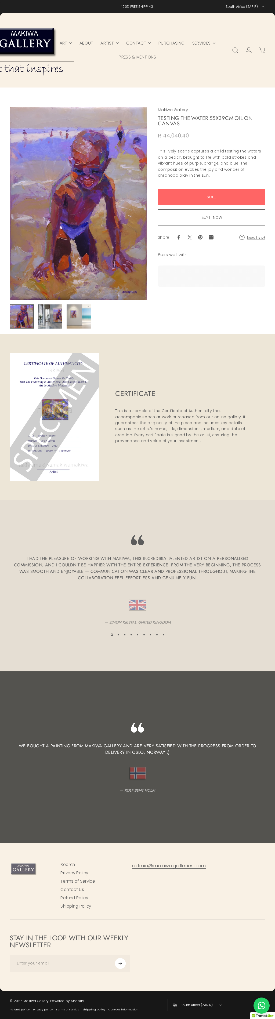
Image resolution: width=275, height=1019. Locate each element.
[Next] (134, 203)
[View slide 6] (144, 634)
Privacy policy (43, 1009)
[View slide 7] (150, 634)
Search (67, 864)
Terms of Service (77, 881)
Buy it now (211, 217)
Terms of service (67, 1009)
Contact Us (72, 889)
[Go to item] (22, 316)
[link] (169, 866)
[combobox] (245, 6)
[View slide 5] (137, 634)
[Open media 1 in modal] (78, 203)
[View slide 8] (157, 634)
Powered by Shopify (67, 1001)
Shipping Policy (75, 906)
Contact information (123, 1009)
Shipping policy (94, 1009)
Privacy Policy (74, 872)
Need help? (256, 237)
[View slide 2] (118, 634)
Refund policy (20, 1009)
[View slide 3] (124, 634)
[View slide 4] (131, 634)
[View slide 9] (163, 634)
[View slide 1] (111, 634)
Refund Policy (74, 897)
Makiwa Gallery (173, 109)
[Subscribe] (120, 963)
